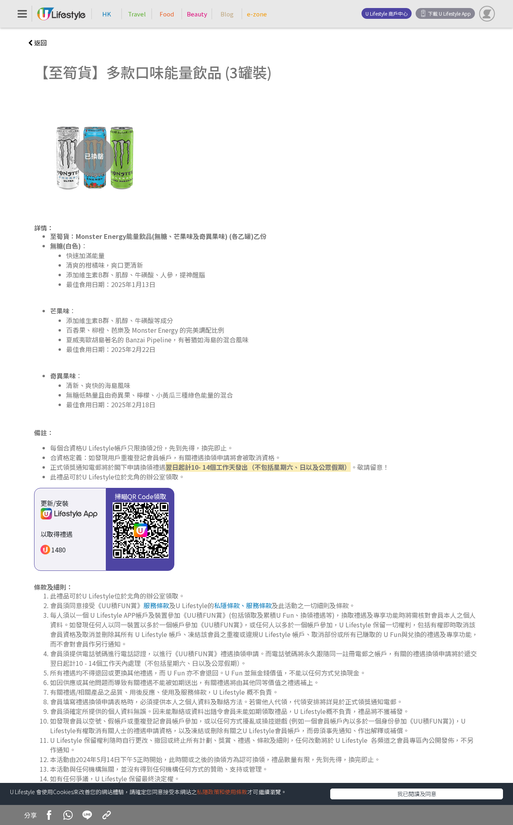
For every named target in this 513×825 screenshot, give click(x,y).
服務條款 (156, 605)
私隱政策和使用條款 (222, 792)
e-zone (257, 14)
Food (167, 14)
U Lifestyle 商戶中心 (387, 13)
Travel (137, 14)
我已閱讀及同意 (416, 794)
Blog (227, 14)
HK (106, 14)
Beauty (197, 14)
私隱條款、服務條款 (243, 605)
